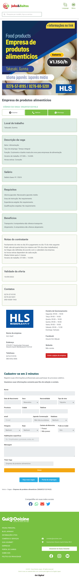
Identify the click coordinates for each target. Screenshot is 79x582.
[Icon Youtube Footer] (67, 556)
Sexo (24, 399)
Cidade (24, 408)
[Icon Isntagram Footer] (59, 556)
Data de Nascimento (11, 399)
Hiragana (7, 426)
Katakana (54, 416)
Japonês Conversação (40, 416)
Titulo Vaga (8, 460)
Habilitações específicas (12, 436)
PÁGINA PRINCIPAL (8, 528)
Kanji (24, 426)
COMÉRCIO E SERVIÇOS (10, 539)
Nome (6, 390)
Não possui (46, 431)
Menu (73, 8)
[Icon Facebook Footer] (51, 556)
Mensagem (8, 445)
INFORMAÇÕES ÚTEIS (9, 535)
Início (4, 489)
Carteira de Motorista (47, 425)
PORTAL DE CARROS (9, 549)
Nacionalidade (45, 399)
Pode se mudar (63, 426)
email (6, 416)
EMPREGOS (6, 546)
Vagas (9, 489)
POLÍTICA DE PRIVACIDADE (11, 557)
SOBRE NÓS (6, 553)
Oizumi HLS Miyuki (53, 339)
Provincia (7, 408)
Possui (44, 429)
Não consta (50, 348)
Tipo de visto (62, 399)
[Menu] (73, 4)
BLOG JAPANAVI (7, 531)
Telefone (43, 408)
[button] (30, 504)
